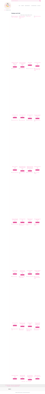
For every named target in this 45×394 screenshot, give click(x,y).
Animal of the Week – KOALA (30, 271)
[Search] (40, 0)
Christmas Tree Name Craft (22, 219)
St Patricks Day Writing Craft (37, 63)
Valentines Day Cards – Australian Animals (22, 323)
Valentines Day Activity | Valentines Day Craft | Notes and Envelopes (30, 167)
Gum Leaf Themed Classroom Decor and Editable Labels (30, 376)
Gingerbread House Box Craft (37, 167)
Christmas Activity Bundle (29, 323)
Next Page (29, 381)
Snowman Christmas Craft (30, 115)
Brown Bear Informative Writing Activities (37, 115)
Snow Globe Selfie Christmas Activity (22, 376)
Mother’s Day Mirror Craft (15, 167)
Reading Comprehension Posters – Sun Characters (15, 63)
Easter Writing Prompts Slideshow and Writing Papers (22, 167)
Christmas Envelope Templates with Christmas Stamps (37, 324)
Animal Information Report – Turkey (14, 271)
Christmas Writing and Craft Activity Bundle (15, 219)
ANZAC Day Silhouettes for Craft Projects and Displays (22, 63)
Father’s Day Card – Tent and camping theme (37, 376)
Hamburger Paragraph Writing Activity (37, 271)
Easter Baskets (30, 62)
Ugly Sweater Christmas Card (15, 376)
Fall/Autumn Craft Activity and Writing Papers (22, 271)
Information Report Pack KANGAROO (37, 219)
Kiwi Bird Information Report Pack (30, 219)
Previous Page (23, 381)
